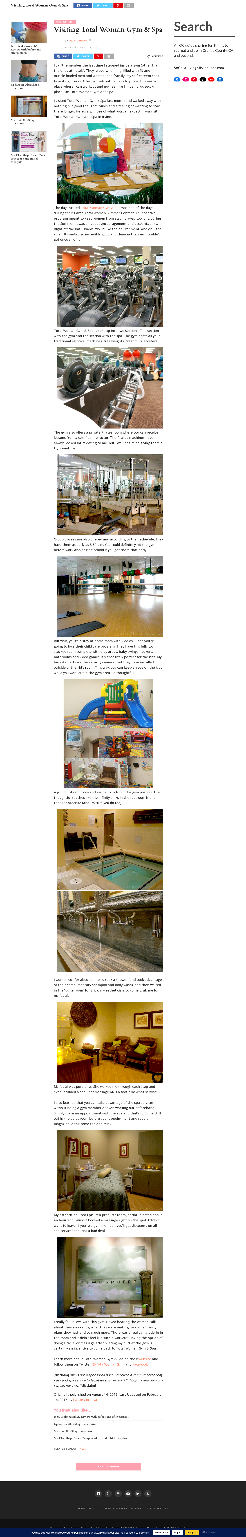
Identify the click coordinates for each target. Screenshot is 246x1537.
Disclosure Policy (157, 1508)
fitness (81, 1448)
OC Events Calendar (113, 1508)
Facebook (140, 1364)
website (144, 1359)
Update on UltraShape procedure (25, 86)
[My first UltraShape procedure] (29, 115)
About (92, 1508)
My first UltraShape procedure (23, 122)
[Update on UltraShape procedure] (29, 80)
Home (81, 1508)
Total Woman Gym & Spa (100, 207)
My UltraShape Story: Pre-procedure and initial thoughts (28, 159)
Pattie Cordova (78, 40)
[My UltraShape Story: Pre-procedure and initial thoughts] (29, 150)
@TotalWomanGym (108, 1364)
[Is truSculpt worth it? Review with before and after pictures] (29, 41)
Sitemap (136, 1508)
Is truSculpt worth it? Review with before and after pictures (26, 50)
